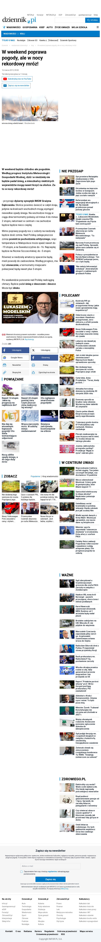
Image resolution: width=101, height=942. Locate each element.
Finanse (60, 906)
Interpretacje (7, 918)
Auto (24, 904)
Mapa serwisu (86, 931)
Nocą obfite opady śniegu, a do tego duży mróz (10, 458)
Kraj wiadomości (50, 476)
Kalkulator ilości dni (86, 906)
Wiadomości (9, 34)
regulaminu (52, 871)
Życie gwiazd (43, 915)
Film (39, 918)
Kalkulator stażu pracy (87, 909)
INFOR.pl (30, 15)
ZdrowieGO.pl (70, 15)
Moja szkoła (43, 912)
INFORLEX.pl (51, 15)
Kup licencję (29, 339)
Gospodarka (26, 909)
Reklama (28, 931)
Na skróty (6, 899)
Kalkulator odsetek (86, 915)
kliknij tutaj (64, 889)
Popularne (35, 476)
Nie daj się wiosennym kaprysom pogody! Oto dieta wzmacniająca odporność (9, 431)
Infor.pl (4, 904)
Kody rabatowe (44, 906)
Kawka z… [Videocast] (48, 40)
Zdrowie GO (32, 40)
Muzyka (41, 921)
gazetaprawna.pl (85, 15)
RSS (63, 934)
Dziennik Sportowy (68, 40)
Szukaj (94, 20)
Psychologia (61, 918)
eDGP (4, 909)
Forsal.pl (5, 912)
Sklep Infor (6, 921)
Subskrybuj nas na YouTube (19, 79)
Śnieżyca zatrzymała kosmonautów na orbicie (48, 427)
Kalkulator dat (84, 904)
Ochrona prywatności (67, 931)
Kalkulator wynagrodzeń (88, 921)
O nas (18, 931)
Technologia (26, 906)
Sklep (96, 15)
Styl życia (60, 921)
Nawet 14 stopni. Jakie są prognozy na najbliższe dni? (10, 401)
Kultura (41, 924)
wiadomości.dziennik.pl (19, 45)
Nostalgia (21, 40)
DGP (60, 15)
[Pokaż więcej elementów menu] (97, 27)
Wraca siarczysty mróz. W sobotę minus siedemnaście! (30, 427)
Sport (24, 915)
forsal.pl (40, 15)
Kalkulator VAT (84, 912)
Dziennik (5, 45)
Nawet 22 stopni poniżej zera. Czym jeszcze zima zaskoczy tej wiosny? (29, 403)
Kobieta (41, 904)
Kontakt (9, 931)
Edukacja (41, 909)
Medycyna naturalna (64, 912)
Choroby (60, 915)
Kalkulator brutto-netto (88, 918)
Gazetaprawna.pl (8, 906)
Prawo (59, 904)
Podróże (25, 921)
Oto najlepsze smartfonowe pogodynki (48, 400)
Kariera (38, 931)
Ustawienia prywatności (47, 934)
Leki (58, 909)
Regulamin (49, 931)
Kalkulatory (84, 899)
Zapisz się (50, 879)
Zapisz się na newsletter (18, 85)
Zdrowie (25, 918)
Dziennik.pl (27, 899)
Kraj (22, 34)
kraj (32, 45)
